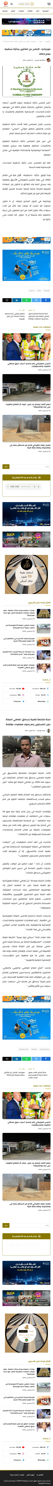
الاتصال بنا (40, 1474)
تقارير (13, 10)
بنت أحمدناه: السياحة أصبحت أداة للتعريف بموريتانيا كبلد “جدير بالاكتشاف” (19, 653)
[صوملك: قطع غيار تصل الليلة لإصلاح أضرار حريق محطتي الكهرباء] (43, 668)
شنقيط (32, 290)
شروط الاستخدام (10, 1480)
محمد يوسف (41, 730)
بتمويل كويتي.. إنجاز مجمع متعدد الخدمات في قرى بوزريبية (15, 316)
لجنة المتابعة (23, 1049)
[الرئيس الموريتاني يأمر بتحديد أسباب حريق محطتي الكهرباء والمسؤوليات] (26, 346)
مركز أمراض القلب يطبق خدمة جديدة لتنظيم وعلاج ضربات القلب (37, 1075)
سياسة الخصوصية (44, 1483)
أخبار (37, 10)
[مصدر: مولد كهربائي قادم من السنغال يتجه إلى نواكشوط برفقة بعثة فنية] (26, 428)
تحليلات (21, 10)
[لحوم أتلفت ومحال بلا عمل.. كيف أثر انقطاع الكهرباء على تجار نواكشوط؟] (26, 387)
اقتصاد (30, 10)
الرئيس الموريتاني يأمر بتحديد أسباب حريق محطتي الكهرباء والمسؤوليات (29, 365)
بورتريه (5, 10)
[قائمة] (49, 4)
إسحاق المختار (44, 1049)
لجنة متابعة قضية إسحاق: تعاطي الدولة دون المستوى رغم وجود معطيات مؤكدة (38, 316)
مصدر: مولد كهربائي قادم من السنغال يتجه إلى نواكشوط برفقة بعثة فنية (30, 446)
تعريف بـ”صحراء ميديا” (17, 1474)
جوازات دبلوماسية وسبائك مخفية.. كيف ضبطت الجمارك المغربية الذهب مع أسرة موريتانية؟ (19, 613)
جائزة (39, 290)
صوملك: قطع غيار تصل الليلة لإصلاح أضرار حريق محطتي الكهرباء (19, 666)
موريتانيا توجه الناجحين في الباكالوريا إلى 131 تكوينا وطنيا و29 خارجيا (19, 640)
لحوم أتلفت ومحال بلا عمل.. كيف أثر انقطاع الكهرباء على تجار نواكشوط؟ (28, 405)
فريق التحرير (30, 1474)
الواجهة (46, 290)
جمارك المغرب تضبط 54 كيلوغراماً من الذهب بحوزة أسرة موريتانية (20, 626)
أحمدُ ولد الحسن (40, 60)
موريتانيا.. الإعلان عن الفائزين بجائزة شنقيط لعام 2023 (14, 1074)
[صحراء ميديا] (26, 4)
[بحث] (11, 4)
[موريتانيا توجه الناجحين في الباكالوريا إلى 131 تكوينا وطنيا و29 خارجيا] (43, 641)
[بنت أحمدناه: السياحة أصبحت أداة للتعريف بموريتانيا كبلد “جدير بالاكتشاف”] (43, 655)
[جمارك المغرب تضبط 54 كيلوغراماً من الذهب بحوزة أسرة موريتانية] (43, 628)
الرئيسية (46, 10)
